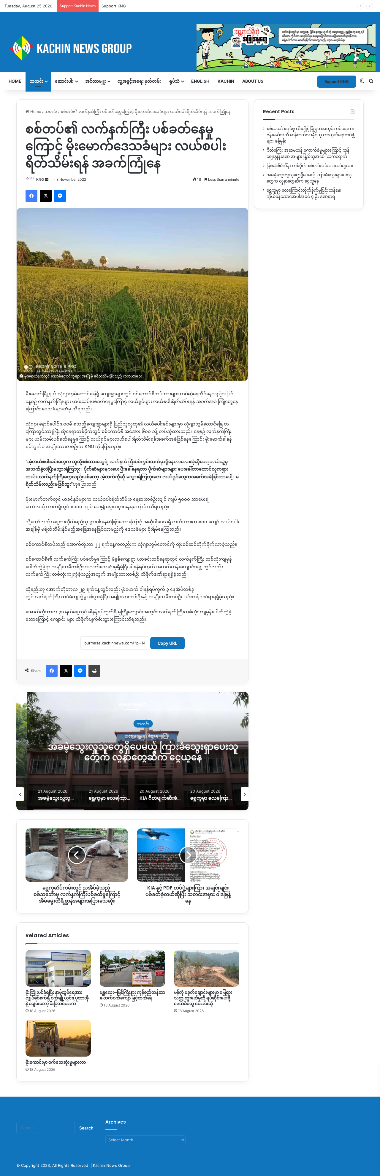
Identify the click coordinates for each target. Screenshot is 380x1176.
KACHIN (226, 81)
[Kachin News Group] (190, 48)
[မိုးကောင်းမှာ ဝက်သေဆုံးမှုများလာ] (58, 1038)
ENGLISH (200, 81)
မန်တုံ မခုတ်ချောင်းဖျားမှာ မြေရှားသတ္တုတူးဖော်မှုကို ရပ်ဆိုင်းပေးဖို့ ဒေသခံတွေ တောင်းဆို (203, 998)
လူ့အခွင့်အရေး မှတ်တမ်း (139, 81)
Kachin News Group (111, 1165)
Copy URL (167, 643)
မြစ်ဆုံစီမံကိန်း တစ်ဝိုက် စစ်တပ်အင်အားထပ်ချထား (310, 165)
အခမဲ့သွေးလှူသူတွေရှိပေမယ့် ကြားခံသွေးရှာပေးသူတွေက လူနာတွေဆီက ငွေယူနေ (132, 752)
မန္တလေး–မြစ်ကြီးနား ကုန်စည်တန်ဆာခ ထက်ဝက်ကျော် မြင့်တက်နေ (132, 995)
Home (15, 81)
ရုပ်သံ (174, 81)
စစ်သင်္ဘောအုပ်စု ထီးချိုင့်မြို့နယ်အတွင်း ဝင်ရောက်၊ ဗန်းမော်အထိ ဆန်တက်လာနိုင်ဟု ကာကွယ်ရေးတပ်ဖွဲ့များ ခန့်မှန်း (310, 134)
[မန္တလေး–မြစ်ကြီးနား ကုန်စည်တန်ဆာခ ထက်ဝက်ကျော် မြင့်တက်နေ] (132, 968)
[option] (132, 751)
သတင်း (36, 81)
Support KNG (114, 6)
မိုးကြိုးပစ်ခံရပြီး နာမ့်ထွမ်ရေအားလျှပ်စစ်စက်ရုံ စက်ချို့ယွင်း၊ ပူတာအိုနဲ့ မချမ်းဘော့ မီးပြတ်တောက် (57, 998)
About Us (252, 81)
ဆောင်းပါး (64, 81)
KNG (40, 179)
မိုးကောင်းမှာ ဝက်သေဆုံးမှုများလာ (56, 1062)
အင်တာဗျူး (95, 81)
